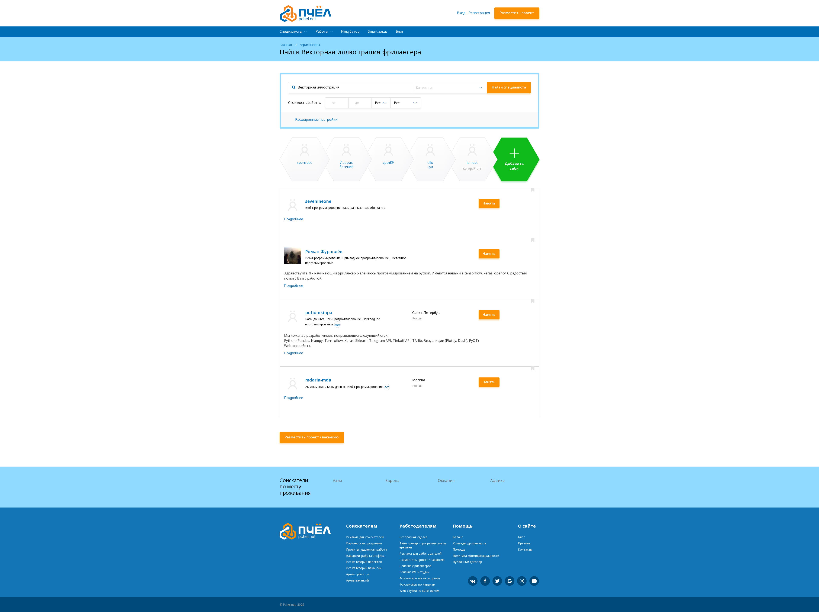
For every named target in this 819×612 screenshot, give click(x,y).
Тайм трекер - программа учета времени (422, 545)
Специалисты (291, 31)
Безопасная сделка (413, 537)
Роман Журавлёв (323, 251)
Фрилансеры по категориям (419, 578)
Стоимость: (304, 102)
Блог (400, 31)
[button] (450, 87)
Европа (392, 480)
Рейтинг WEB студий (414, 572)
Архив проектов (357, 574)
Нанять (489, 203)
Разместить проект (517, 12)
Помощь (459, 549)
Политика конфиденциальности (476, 556)
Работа (322, 31)
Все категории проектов (364, 562)
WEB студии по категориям (419, 591)
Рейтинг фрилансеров (415, 566)
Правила (524, 543)
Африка (497, 480)
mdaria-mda (318, 380)
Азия (337, 480)
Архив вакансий (357, 580)
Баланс (458, 537)
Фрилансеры (310, 45)
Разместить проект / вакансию (421, 560)
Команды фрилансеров (469, 543)
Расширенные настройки (316, 119)
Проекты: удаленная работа (366, 549)
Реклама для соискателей (365, 537)
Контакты (525, 549)
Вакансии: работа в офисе (365, 556)
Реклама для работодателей (420, 553)
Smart (378, 31)
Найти (509, 87)
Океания (446, 480)
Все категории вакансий (363, 568)
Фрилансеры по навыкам (417, 584)
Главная (286, 45)
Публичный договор (467, 562)
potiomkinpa (318, 312)
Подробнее (293, 219)
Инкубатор (350, 31)
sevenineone (318, 201)
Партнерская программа (364, 543)
